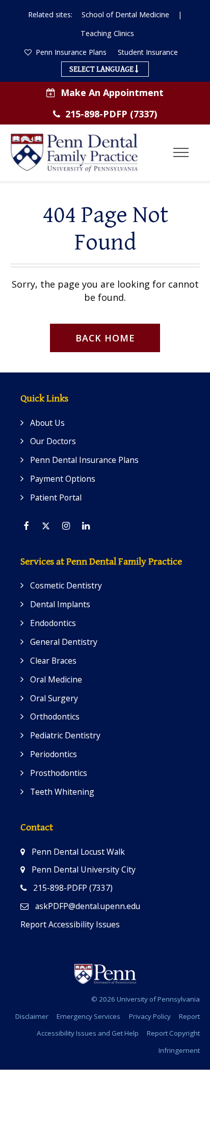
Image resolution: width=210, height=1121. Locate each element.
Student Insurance (148, 52)
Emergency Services (88, 1016)
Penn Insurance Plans (70, 52)
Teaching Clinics (107, 33)
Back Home (105, 338)
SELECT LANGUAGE (102, 69)
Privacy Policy (150, 1016)
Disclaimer (31, 1016)
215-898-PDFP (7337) (111, 114)
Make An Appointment (112, 92)
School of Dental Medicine (125, 14)
